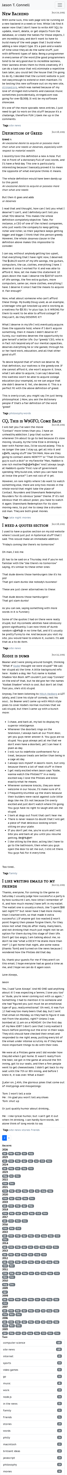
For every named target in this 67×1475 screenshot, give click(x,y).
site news (15, 125)
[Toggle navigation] (60, 5)
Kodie (16, 665)
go (32, 1376)
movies (26, 517)
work (32, 1390)
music (32, 1383)
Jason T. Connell (16, 5)
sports (32, 1363)
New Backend (15, 13)
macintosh (32, 1444)
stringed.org (9, 87)
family (13, 873)
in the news (32, 1403)
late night (15, 517)
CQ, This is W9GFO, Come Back (31, 420)
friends (35, 1130)
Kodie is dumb (15, 655)
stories (26, 1130)
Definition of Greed (22, 133)
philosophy (16, 413)
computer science (32, 1342)
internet (32, 1356)
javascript (32, 1457)
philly (32, 1437)
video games (32, 1369)
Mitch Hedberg (48, 693)
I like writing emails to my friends (28, 883)
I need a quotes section (25, 525)
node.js (32, 1397)
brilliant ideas (32, 1451)
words (27, 413)
